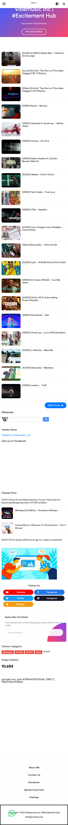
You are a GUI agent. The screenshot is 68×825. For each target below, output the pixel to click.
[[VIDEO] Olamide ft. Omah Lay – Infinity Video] (11, 129)
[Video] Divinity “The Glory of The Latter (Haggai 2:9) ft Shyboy (43, 89)
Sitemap (34, 797)
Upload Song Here (34, 789)
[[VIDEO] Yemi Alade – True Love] (11, 197)
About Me (34, 767)
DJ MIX (19, 652)
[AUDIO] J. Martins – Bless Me (37, 350)
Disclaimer (34, 782)
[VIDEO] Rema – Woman (34, 105)
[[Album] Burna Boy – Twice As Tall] (11, 250)
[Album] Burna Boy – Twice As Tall (39, 244)
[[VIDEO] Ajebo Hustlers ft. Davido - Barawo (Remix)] (11, 162)
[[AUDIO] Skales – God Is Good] (11, 180)
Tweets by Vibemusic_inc (16, 435)
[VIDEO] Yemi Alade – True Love (38, 192)
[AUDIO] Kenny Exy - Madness (37, 367)
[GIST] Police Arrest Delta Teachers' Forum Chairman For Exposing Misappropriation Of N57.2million (31, 501)
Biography (8, 652)
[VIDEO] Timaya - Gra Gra (35, 141)
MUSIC (29, 652)
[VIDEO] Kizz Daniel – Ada (35, 315)
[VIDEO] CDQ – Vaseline (34, 209)
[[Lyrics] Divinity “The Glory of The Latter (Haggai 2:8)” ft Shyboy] (11, 76)
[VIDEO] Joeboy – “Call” (34, 385)
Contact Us (34, 775)
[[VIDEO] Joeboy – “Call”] (11, 391)
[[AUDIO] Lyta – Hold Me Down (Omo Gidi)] (11, 268)
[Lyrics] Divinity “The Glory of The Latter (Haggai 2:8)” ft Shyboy (43, 72)
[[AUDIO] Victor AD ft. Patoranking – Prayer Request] (11, 303)
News (38, 652)
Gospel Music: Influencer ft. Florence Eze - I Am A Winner (40, 526)
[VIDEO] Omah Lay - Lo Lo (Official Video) (43, 332)
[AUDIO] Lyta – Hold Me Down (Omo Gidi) (44, 262)
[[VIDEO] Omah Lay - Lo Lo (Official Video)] (11, 338)
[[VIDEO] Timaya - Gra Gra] (11, 146)
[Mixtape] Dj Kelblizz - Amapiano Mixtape (36, 510)
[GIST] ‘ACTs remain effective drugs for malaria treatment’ (32, 539)
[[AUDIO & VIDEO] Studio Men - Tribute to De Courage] (11, 58)
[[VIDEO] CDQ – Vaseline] (11, 215)
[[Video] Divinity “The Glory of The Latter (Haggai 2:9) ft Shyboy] (11, 93)
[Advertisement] (35, 44)
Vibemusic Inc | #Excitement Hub (43, 812)
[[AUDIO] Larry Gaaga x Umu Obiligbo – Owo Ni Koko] (11, 232)
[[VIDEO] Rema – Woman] (11, 111)
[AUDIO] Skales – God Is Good (38, 174)
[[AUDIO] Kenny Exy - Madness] (11, 373)
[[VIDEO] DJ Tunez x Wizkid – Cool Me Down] (11, 285)
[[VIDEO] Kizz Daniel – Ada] (11, 320)
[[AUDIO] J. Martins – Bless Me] (11, 355)
